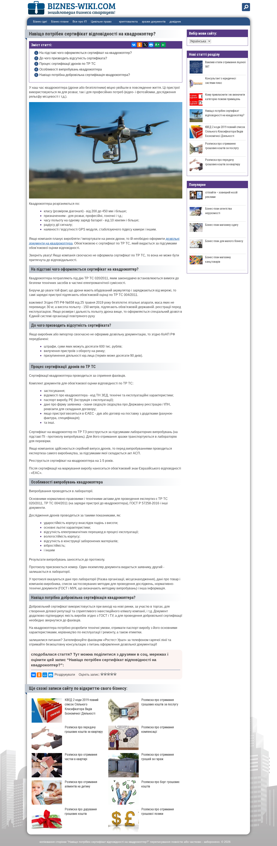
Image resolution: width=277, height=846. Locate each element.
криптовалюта (128, 21)
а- (163, 44)
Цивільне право (101, 21)
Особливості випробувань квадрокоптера (70, 69)
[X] (145, 44)
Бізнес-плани (60, 21)
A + (157, 44)
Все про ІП (80, 21)
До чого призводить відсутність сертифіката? (73, 58)
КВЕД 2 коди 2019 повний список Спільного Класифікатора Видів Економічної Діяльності (225, 131)
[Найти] (246, 7)
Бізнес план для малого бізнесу (224, 241)
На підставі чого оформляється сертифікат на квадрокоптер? (85, 52)
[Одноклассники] (139, 44)
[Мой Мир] (44, 674)
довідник (175, 21)
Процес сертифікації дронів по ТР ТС (67, 63)
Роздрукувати (65, 674)
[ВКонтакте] (133, 44)
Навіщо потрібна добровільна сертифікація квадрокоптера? (84, 75)
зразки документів (153, 21)
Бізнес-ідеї (40, 21)
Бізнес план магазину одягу (221, 224)
